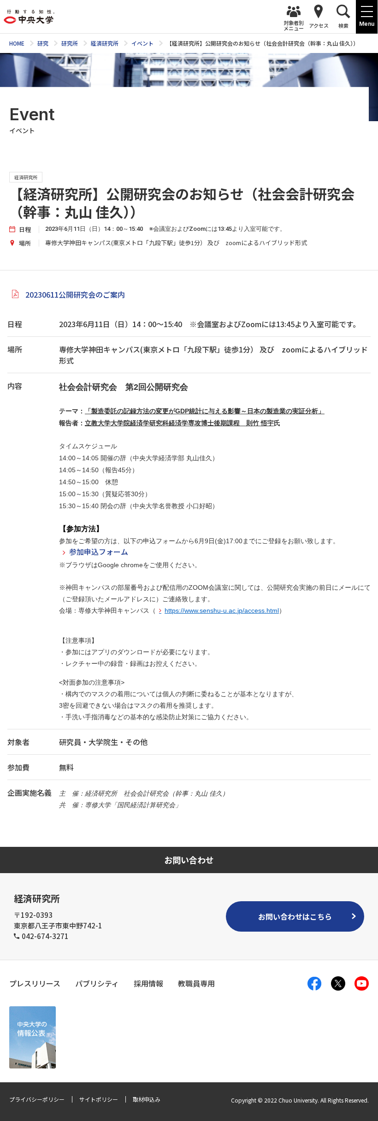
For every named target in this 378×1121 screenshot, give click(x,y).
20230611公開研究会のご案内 (75, 294)
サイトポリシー (98, 1099)
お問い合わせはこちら (295, 916)
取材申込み (146, 1099)
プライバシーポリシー (37, 1099)
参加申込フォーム (98, 551)
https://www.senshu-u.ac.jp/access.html (222, 610)
